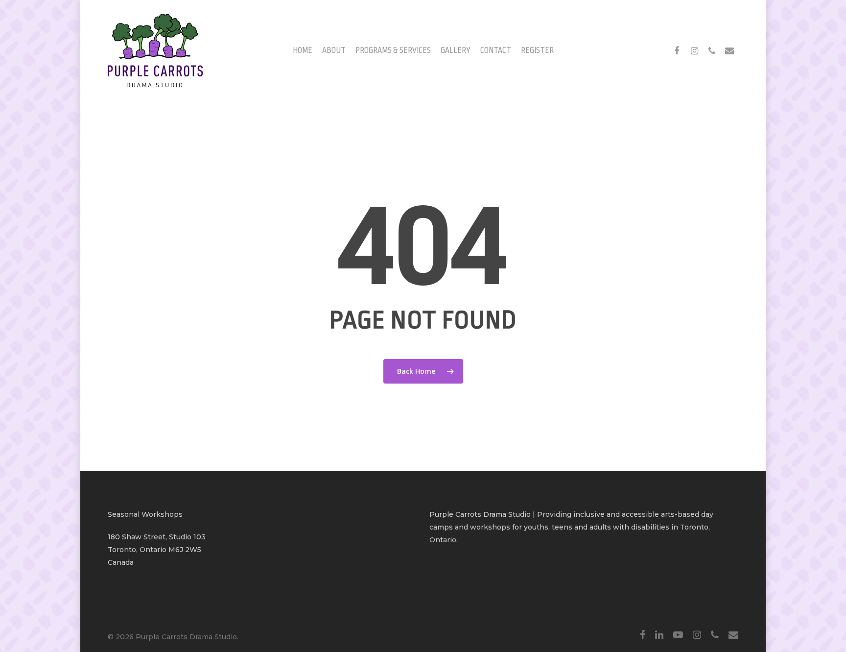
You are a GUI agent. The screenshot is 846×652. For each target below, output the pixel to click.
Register (537, 51)
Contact (495, 51)
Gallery (455, 51)
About (334, 51)
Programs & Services (393, 51)
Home (302, 51)
